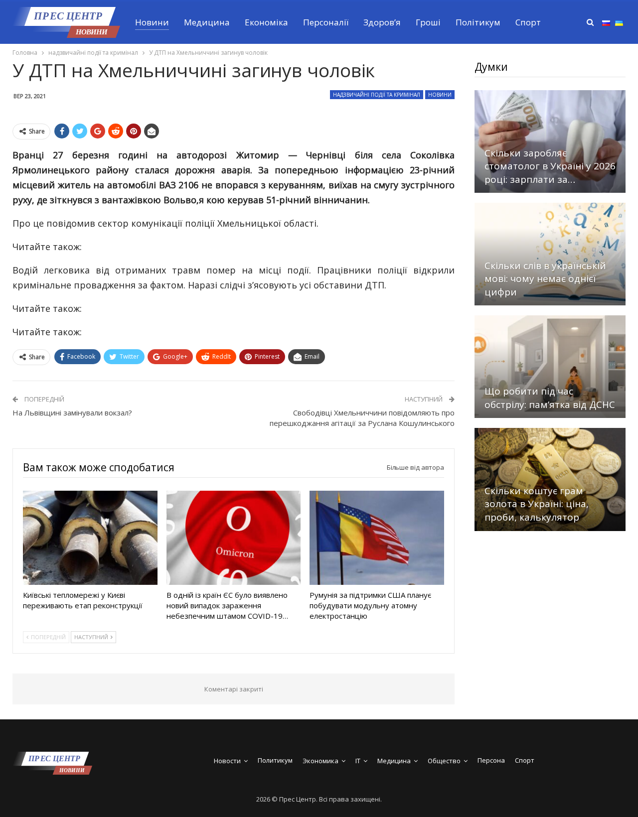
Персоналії (325, 22)
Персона (491, 760)
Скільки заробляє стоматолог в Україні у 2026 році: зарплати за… (550, 166)
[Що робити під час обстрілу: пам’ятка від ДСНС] (550, 366)
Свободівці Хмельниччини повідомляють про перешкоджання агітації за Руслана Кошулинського (362, 418)
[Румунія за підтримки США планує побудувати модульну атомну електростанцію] (377, 538)
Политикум (275, 760)
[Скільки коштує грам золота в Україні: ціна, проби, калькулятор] (550, 479)
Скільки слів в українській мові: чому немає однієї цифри (545, 278)
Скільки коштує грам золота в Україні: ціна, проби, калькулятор (536, 504)
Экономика (320, 760)
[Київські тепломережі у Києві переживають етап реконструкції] (90, 538)
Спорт (528, 22)
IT (357, 760)
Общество (444, 760)
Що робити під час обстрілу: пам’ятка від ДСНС (549, 398)
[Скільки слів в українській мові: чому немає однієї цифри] (550, 254)
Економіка (266, 22)
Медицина (207, 22)
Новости (227, 760)
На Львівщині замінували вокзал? (72, 412)
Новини (152, 22)
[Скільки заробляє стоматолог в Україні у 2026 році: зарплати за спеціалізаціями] (550, 141)
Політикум (478, 22)
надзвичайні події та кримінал (376, 94)
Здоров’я (382, 22)
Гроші (428, 22)
